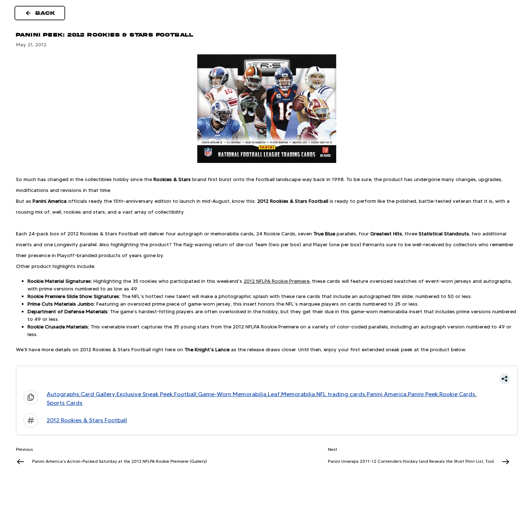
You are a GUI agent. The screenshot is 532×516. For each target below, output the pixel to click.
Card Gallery (98, 394)
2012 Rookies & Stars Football (87, 420)
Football (185, 394)
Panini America (386, 394)
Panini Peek (423, 394)
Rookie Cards (457, 394)
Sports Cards (65, 402)
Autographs (63, 394)
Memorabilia (298, 394)
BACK (45, 13)
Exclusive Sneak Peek (145, 394)
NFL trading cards (340, 394)
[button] (267, 378)
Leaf (274, 394)
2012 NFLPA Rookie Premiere (276, 281)
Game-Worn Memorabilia (232, 394)
